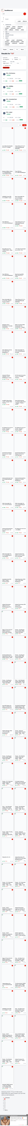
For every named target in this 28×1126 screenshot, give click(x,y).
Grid (25, 125)
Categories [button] (8, 24)
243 (13, 93)
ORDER (4, 61)
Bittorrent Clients (14, 41)
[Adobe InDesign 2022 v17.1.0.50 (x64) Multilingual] (8, 724)
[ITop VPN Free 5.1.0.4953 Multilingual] (20, 164)
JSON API (14, 43)
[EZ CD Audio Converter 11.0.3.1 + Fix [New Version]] (20, 368)
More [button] (6, 38)
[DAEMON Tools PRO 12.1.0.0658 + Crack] (8, 190)
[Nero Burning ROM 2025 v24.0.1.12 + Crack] (20, 267)
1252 (13, 120)
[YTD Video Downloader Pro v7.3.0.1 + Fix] (20, 242)
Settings (21, 43)
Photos (17, 29)
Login (19, 21)
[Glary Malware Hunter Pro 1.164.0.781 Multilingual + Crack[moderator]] (8, 343)
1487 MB (11, 104)
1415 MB (11, 91)
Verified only (8, 65)
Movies (8, 26)
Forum (7, 36)
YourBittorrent (8, 10)
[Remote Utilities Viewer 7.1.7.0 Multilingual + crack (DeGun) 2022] (8, 164)
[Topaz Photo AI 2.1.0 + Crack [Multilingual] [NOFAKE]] (20, 139)
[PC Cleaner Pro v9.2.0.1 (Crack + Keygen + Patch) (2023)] (8, 420)
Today (19, 78)
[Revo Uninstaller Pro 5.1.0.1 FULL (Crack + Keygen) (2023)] (8, 292)
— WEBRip (9, 86)
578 (6, 107)
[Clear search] (22, 14)
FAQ (22, 41)
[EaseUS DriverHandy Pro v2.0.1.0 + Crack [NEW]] (8, 446)
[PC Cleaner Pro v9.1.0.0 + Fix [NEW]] (20, 522)
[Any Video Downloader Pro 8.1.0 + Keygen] (8, 139)
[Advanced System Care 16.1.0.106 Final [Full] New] (8, 471)
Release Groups (9, 34)
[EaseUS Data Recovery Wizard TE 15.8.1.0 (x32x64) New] (20, 446)
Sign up (24, 21)
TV (17, 49)
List (20, 125)
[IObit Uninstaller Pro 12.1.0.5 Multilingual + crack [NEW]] (8, 547)
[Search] (24, 14)
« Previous (7, 1097)
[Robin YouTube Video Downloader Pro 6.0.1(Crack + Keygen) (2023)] (20, 318)
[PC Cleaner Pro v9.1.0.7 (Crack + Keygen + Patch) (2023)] (20, 420)
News (7, 40)
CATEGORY (5, 57)
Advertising (19, 40)
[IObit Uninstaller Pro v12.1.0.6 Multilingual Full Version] (20, 496)
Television (20, 26)
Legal (12, 40)
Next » (6, 1110)
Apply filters (6, 67)
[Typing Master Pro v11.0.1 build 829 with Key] (8, 976)
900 (6, 120)
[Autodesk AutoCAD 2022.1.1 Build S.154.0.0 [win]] (8, 572)
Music (13, 26)
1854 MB (11, 117)
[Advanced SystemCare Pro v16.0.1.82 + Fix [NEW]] (8, 522)
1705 (13, 107)
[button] (5, 17)
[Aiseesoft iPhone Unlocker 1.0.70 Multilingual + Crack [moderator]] (8, 368)
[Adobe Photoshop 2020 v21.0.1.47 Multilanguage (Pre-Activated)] (8, 597)
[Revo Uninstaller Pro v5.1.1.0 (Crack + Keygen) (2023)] (20, 190)
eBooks (11, 29)
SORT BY (16, 57)
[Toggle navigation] (2, 21)
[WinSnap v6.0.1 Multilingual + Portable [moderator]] (8, 318)
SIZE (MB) (12, 61)
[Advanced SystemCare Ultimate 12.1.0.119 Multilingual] (20, 471)
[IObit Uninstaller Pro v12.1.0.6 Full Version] (8, 496)
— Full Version (10, 73)
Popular (5, 49)
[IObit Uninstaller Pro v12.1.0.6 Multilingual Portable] (20, 343)
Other (22, 29)
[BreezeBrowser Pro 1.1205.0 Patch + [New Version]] (8, 242)
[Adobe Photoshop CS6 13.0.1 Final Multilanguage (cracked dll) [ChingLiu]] (20, 597)
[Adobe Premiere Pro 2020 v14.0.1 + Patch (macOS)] (20, 1052)
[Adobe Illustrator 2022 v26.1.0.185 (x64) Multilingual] (20, 572)
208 (13, 80)
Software (12, 28)
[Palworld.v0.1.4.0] (8, 850)
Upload (7, 33)
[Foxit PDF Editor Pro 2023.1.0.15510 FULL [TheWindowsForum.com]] (8, 698)
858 (6, 80)
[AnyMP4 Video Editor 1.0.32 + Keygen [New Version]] (8, 394)
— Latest (9, 112)
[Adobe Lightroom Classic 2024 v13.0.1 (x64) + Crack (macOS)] (20, 926)
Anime (19, 28)
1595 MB (11, 78)
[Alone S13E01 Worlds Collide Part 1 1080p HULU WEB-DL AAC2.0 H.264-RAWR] (20, 1027)
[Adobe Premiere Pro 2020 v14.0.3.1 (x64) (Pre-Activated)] (20, 547)
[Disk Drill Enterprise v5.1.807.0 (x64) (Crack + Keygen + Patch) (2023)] (20, 394)
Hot (6, 31)
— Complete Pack (11, 99)
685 (6, 93)
